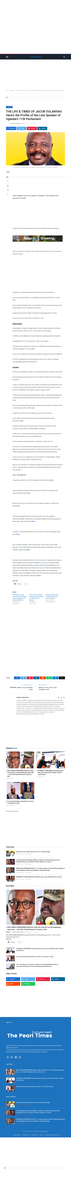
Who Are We (34, 1135)
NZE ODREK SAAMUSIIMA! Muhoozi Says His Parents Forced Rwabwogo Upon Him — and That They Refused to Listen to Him (20, 773)
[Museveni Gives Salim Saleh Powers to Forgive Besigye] (10, 853)
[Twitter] (8, 181)
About (40, 1135)
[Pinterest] (8, 190)
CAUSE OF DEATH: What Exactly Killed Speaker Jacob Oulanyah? (52, 596)
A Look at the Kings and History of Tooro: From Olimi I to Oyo (20, 802)
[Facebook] (8, 176)
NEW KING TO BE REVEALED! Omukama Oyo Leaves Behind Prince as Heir (39, 877)
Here (33, 521)
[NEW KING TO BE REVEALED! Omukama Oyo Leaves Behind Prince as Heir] (10, 879)
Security (8, 932)
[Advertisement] (35, 12)
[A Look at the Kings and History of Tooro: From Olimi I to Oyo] (20, 790)
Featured (13, 90)
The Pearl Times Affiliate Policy (52, 1135)
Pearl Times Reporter (18, 932)
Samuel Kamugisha (15, 123)
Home (7, 90)
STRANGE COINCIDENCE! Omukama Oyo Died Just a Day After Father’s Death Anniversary (50, 772)
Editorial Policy (16, 1135)
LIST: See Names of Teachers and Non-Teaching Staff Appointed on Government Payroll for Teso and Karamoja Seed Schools (37, 965)
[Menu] (7, 57)
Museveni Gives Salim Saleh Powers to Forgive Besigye (33, 851)
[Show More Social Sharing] (49, 128)
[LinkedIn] (8, 185)
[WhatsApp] (8, 194)
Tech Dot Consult (43, 1131)
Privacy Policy (25, 1135)
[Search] (64, 57)
